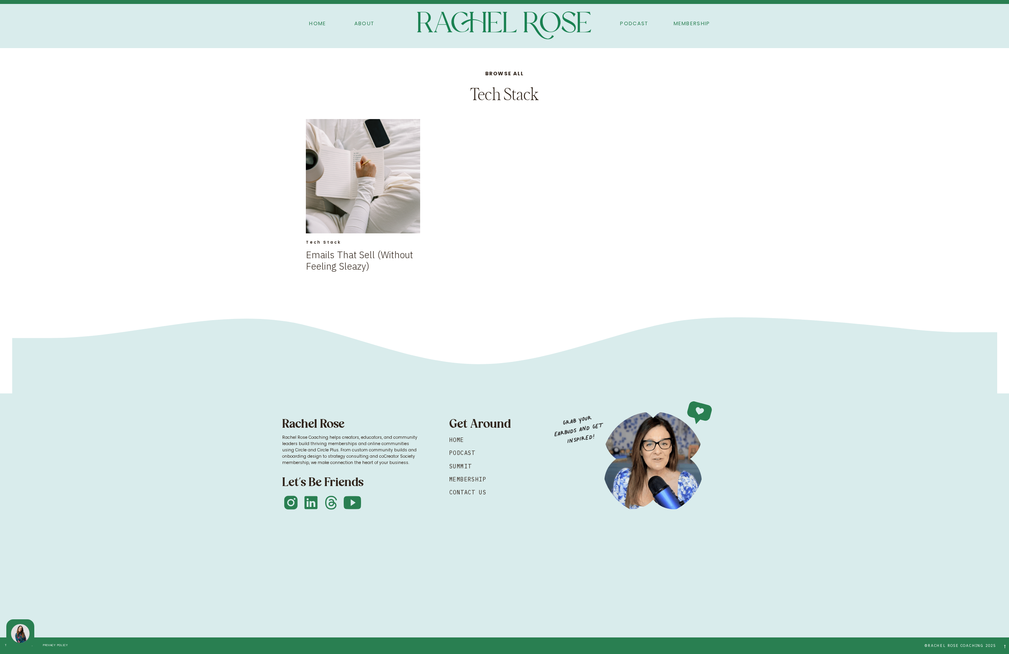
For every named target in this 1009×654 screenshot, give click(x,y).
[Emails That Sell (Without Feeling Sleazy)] (363, 176)
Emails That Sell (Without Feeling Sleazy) (359, 260)
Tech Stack (323, 242)
